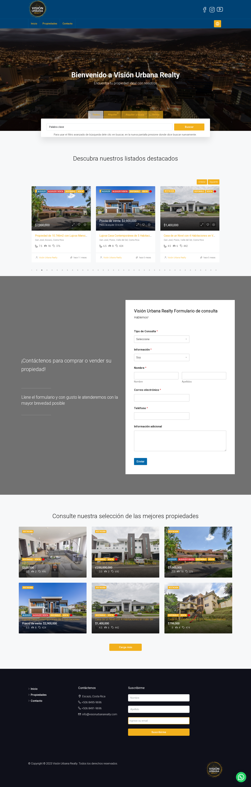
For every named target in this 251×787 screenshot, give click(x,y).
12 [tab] (88, 270)
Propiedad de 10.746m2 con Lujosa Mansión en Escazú (201, 563)
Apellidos (187, 381)
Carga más (125, 647)
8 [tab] (67, 270)
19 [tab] (124, 270)
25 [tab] (154, 270)
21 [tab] (134, 270)
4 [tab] (47, 270)
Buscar (189, 126)
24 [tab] (149, 270)
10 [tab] (77, 270)
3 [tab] (42, 270)
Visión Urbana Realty (48, 257)
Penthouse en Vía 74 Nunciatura (41, 563)
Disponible (28, 559)
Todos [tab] (96, 114)
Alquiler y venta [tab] (135, 114)
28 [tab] (170, 270)
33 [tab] (195, 270)
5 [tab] (52, 270)
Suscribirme (158, 732)
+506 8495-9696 (92, 702)
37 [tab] (216, 270)
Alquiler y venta (186, 559)
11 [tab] (83, 270)
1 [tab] (31, 270)
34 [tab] (200, 270)
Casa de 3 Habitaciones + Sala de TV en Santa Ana (125, 563)
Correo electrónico (147, 390)
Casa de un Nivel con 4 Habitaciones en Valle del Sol (130, 235)
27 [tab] (164, 270)
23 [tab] (144, 270)
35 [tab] (205, 270)
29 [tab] (175, 270)
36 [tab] (211, 270)
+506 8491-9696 (92, 708)
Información (143, 349)
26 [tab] (159, 270)
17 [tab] (113, 270)
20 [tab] (129, 270)
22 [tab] (139, 270)
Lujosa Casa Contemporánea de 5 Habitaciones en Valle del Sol (73, 235)
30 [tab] (180, 270)
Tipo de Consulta (146, 331)
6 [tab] (57, 270)
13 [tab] (93, 270)
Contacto (67, 23)
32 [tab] (190, 270)
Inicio (34, 23)
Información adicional (148, 426)
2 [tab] (36, 270)
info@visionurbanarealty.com (99, 714)
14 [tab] (98, 270)
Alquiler (172, 559)
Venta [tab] (155, 114)
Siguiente (214, 182)
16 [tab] (108, 270)
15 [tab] (103, 270)
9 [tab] (72, 270)
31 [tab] (185, 270)
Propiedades (50, 23)
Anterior (201, 182)
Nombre (138, 381)
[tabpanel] (61, 224)
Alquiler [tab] (112, 114)
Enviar (140, 461)
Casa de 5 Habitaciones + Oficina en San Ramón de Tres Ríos (200, 235)
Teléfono (141, 408)
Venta (38, 559)
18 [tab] (118, 270)
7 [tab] (62, 270)
